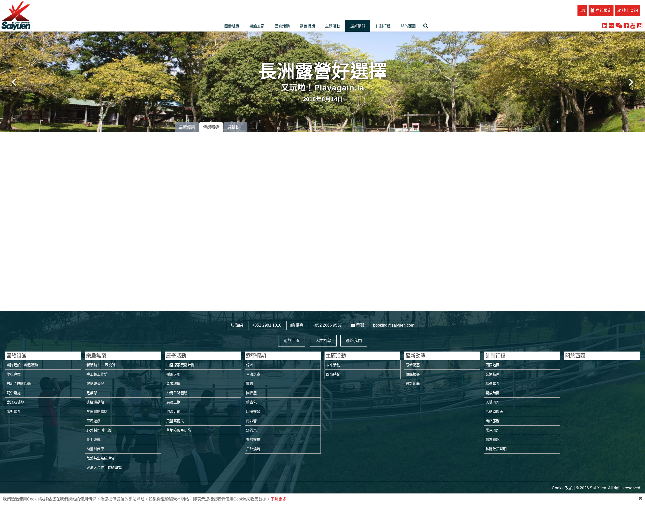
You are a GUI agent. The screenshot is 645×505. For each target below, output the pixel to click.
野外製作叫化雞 (98, 430)
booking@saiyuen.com (393, 325)
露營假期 (307, 26)
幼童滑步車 (95, 449)
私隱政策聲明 (496, 449)
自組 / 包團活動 (19, 384)
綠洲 (249, 365)
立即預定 (602, 10)
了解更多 (278, 499)
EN (582, 10)
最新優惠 (187, 127)
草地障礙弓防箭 (178, 430)
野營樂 (251, 430)
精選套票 (493, 384)
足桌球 (91, 393)
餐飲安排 (253, 439)
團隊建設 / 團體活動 (22, 365)
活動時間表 (494, 411)
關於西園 (408, 26)
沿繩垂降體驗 (176, 393)
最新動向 (235, 127)
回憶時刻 (333, 374)
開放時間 (493, 393)
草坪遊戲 (93, 421)
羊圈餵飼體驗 (97, 411)
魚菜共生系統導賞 (100, 458)
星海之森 (253, 374)
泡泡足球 (173, 411)
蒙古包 (251, 402)
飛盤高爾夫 (175, 421)
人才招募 (323, 340)
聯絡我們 (354, 340)
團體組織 (231, 26)
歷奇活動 (282, 26)
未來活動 (333, 365)
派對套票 (14, 411)
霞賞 (249, 384)
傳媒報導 (211, 127)
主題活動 (332, 26)
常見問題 (493, 430)
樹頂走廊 (173, 374)
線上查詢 (629, 10)
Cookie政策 (562, 488)
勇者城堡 (173, 384)
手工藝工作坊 (97, 374)
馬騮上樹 (173, 402)
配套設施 (14, 393)
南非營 (251, 421)
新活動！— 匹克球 (101, 365)
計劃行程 (383, 26)
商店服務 (493, 421)
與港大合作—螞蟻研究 (104, 467)
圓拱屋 (251, 393)
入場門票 (493, 402)
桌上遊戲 (93, 439)
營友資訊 (493, 439)
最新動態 (357, 26)
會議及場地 (15, 402)
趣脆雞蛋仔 (95, 384)
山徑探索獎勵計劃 (180, 365)
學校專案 (14, 374)
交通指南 (493, 374)
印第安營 (253, 411)
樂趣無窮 (257, 26)
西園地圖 (493, 365)
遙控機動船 (95, 402)
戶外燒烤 (253, 449)
